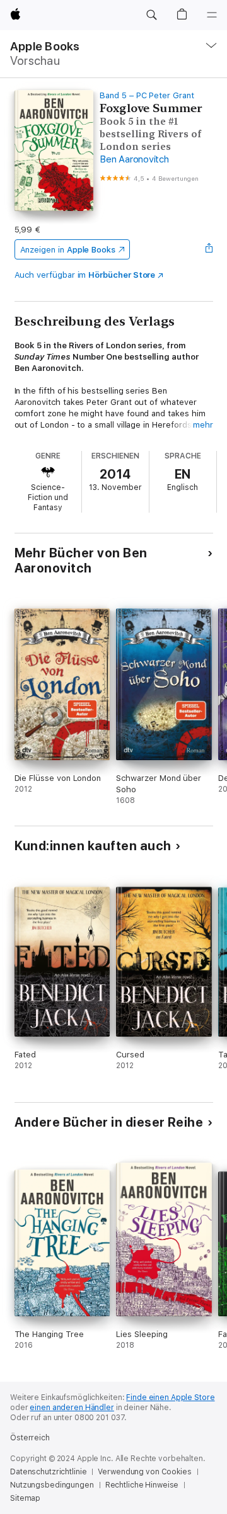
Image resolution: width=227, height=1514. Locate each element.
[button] (151, 15)
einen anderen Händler (72, 1407)
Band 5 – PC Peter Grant (147, 95)
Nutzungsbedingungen (52, 1485)
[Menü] (212, 15)
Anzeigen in (68, 249)
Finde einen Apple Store (170, 1397)
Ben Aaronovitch (134, 159)
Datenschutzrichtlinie (48, 1471)
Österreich (30, 1437)
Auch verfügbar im (85, 275)
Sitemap (25, 1498)
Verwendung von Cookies (144, 1471)
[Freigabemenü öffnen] (208, 249)
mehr (203, 425)
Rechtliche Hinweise (142, 1485)
